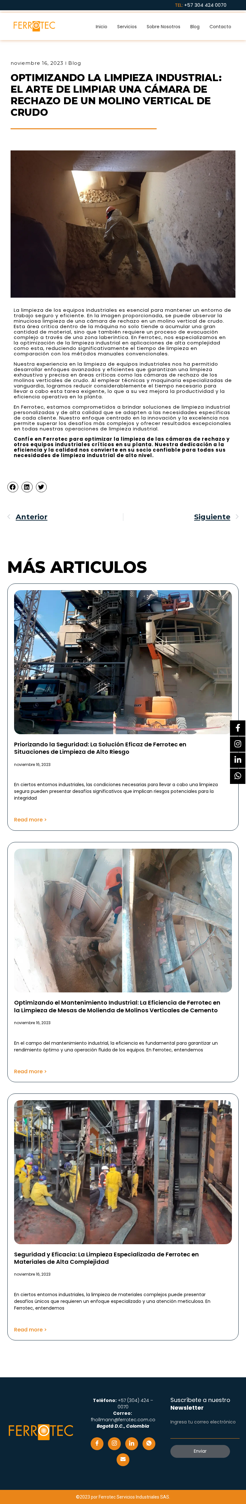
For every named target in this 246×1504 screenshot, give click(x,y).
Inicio (101, 26)
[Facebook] (97, 1443)
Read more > (30, 819)
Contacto (220, 26)
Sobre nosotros (163, 26)
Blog (195, 26)
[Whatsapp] (149, 1443)
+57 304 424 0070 (205, 5)
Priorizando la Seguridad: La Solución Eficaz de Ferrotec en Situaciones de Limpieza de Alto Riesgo (100, 748)
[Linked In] (131, 1443)
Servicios (127, 26)
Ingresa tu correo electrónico (203, 1422)
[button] (12, 487)
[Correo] (123, 1459)
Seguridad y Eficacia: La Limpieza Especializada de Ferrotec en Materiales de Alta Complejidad (106, 1258)
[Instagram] (114, 1443)
